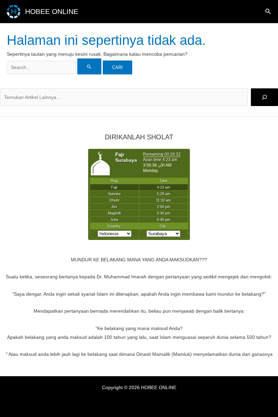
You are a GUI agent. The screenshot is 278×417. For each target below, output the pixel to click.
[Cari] (264, 97)
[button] (268, 11)
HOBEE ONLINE (51, 11)
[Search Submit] (89, 66)
